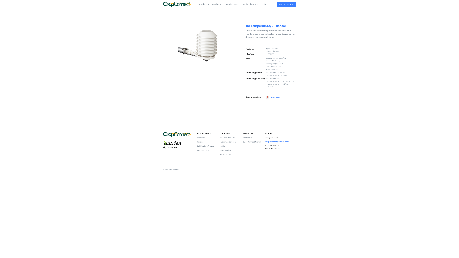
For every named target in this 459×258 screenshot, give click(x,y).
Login (263, 4)
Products (216, 4)
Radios (200, 142)
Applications (232, 4)
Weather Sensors (204, 150)
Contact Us (247, 138)
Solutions (203, 4)
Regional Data (249, 4)
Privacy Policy (225, 150)
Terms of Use (225, 154)
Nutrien (223, 146)
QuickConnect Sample (252, 142)
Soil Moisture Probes (205, 146)
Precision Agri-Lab (227, 138)
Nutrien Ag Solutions (228, 142)
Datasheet (274, 97)
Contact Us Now (286, 4)
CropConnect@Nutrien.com (277, 142)
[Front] (177, 4)
